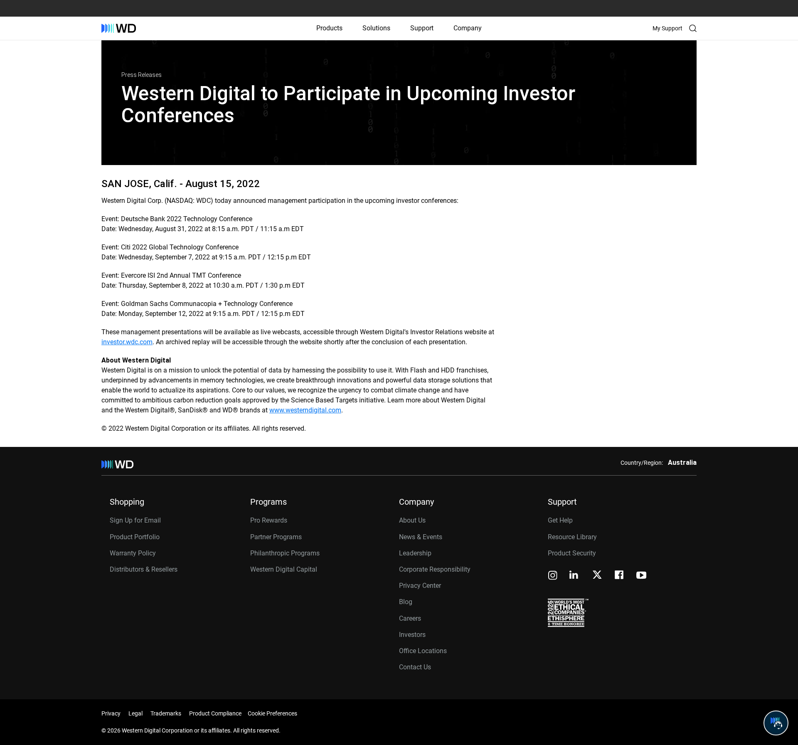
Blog (405, 602)
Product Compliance (215, 713)
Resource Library (572, 537)
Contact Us (415, 667)
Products (329, 28)
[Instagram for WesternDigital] (553, 576)
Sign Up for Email (135, 520)
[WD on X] (597, 575)
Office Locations (423, 651)
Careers (410, 618)
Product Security (572, 553)
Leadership (415, 553)
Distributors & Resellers (143, 569)
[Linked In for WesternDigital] (574, 576)
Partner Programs (276, 537)
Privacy (111, 713)
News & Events (420, 537)
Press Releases (141, 75)
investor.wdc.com (127, 342)
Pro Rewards (268, 520)
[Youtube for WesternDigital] (641, 576)
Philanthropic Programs (285, 553)
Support (421, 28)
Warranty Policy (133, 553)
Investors (412, 635)
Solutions (376, 28)
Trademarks (165, 713)
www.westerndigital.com (305, 410)
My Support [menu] (667, 28)
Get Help (560, 520)
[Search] (693, 28)
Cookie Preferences (272, 713)
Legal (135, 713)
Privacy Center (420, 586)
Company (467, 28)
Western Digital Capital (283, 569)
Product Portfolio (135, 537)
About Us (412, 520)
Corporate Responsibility (434, 569)
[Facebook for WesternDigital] (620, 576)
